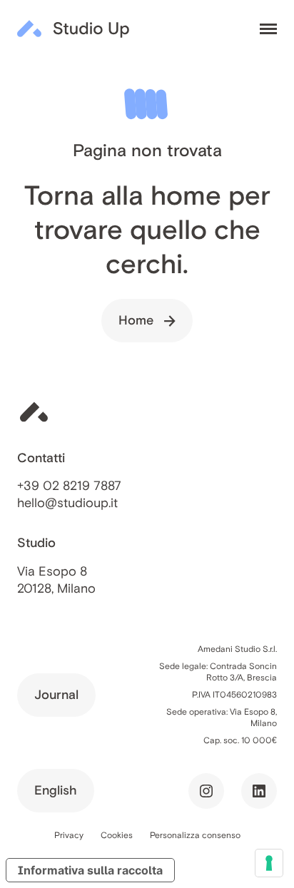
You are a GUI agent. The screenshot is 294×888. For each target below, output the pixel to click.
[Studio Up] (74, 28)
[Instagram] (206, 791)
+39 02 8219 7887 (69, 486)
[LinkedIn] (259, 791)
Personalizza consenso (195, 835)
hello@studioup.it (67, 503)
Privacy (68, 835)
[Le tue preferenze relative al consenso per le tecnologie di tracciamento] (269, 863)
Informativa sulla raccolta (90, 870)
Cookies (117, 835)
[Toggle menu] (268, 29)
